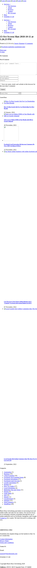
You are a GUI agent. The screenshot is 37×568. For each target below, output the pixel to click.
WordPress (7, 504)
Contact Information (6, 539)
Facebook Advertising (11, 479)
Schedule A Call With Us (8, 560)
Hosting (6, 484)
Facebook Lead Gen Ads (12, 481)
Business (6, 474)
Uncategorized (8, 499)
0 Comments (29, 43)
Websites (6, 500)
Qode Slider (7, 493)
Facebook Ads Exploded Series (13, 477)
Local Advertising (9, 488)
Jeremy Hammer (19, 43)
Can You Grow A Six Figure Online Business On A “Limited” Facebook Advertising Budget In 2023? (18, 302)
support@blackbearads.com (8, 553)
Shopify (6, 497)
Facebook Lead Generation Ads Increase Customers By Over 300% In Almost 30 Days (19, 145)
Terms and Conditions (7, 542)
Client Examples (9, 475)
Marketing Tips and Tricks (12, 490)
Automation (7, 472)
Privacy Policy (4, 541)
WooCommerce (9, 502)
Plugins (6, 491)
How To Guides (9, 486)
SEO (5, 495)
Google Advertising (10, 483)
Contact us (3, 518)
